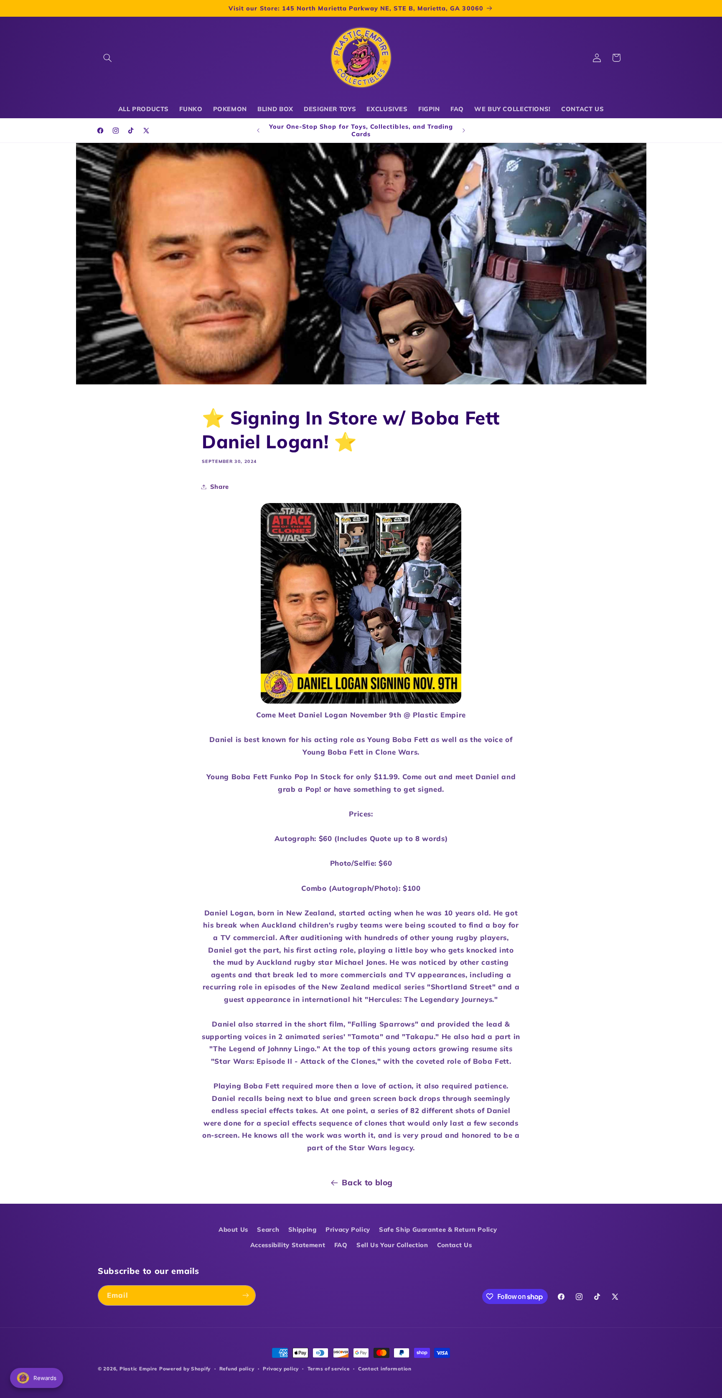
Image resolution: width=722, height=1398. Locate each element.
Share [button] (219, 487)
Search (268, 1229)
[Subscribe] (245, 1295)
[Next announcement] (464, 130)
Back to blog (367, 1182)
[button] (107, 57)
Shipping (302, 1229)
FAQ (341, 1245)
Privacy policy (281, 1368)
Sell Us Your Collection (392, 1245)
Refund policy (236, 1368)
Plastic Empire (138, 1368)
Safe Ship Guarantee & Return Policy (438, 1229)
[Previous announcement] (258, 130)
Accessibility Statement (287, 1245)
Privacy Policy (347, 1229)
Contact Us (454, 1245)
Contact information (385, 1368)
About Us (233, 1229)
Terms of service (329, 1368)
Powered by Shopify (185, 1368)
